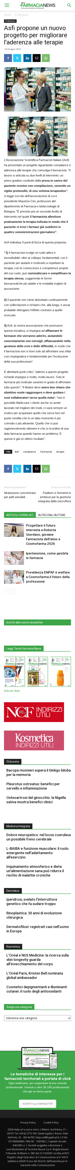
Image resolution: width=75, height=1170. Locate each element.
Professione (21, 14)
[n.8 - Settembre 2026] (14, 672)
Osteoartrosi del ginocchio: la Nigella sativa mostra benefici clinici (36, 800)
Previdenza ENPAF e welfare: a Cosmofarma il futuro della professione (48, 576)
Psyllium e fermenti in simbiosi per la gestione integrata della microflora (54, 497)
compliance (29, 451)
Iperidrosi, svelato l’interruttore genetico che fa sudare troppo (31, 901)
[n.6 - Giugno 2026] (60, 672)
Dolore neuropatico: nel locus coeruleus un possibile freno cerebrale (38, 837)
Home (7, 14)
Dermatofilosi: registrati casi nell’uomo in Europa (37, 929)
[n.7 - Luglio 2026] (37, 672)
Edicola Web (12, 690)
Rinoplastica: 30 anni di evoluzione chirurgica (34, 915)
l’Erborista (12, 761)
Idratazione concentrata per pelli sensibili (20, 495)
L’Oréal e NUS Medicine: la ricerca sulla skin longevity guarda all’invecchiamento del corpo (37, 959)
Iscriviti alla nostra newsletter (24, 622)
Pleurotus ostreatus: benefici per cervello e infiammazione (33, 786)
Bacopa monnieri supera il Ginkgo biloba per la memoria (38, 772)
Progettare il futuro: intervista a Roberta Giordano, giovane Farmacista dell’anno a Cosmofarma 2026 (43, 534)
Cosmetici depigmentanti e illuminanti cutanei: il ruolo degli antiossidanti (36, 989)
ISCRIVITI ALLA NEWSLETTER (37, 1103)
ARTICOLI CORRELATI (19, 515)
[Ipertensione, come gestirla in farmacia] (14, 558)
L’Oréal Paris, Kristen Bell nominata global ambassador (34, 975)
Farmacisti (46, 451)
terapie (60, 451)
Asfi (17, 451)
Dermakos (12, 890)
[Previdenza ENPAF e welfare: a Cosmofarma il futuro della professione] (14, 577)
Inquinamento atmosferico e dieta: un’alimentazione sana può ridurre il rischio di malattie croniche (35, 870)
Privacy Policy (28, 1122)
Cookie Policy (51, 1122)
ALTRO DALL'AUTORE (51, 515)
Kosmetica (13, 946)
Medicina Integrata (18, 826)
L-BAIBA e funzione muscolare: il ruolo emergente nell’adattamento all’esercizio (37, 852)
